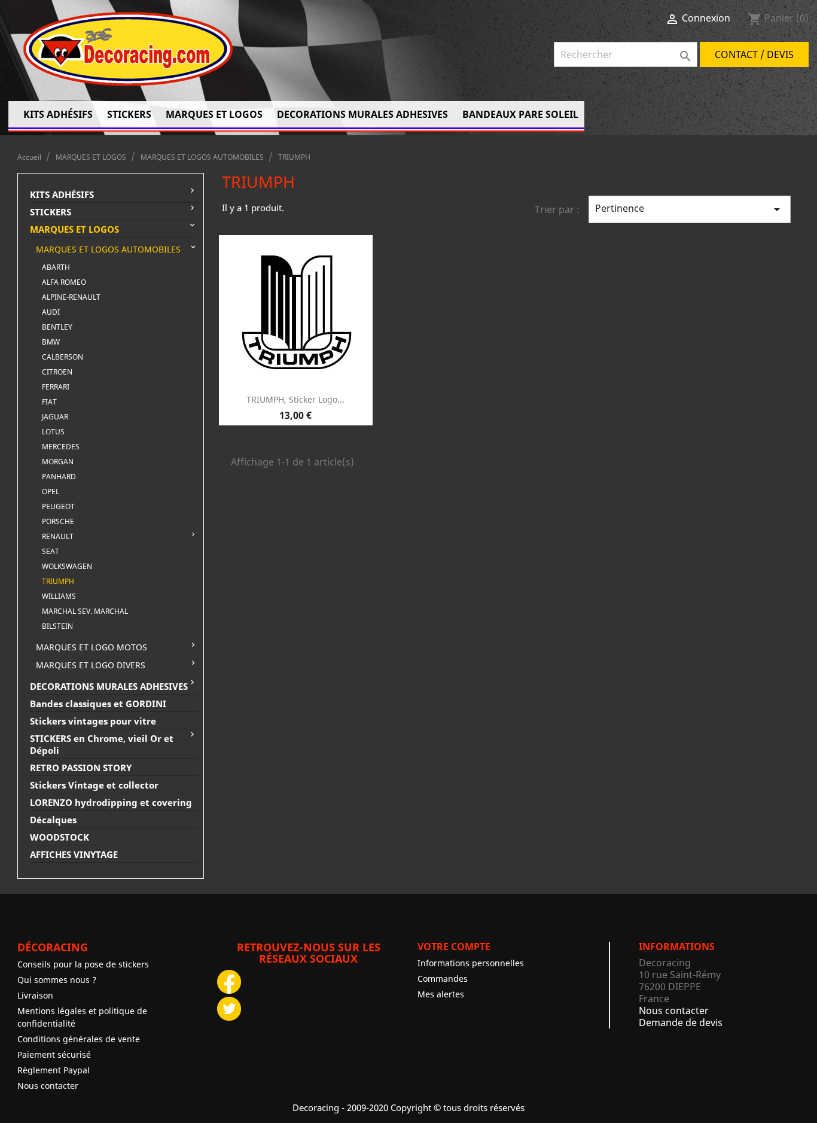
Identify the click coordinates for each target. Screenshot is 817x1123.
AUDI (51, 312)
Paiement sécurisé (54, 1054)
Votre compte (453, 946)
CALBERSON (62, 357)
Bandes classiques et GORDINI (98, 704)
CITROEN (57, 372)
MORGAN (58, 461)
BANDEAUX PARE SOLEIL (520, 114)
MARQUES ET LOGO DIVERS (90, 665)
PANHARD (59, 476)
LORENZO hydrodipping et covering (111, 802)
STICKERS (129, 114)
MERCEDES (61, 447)
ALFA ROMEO (64, 282)
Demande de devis (681, 1022)
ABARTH (56, 267)
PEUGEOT (58, 506)
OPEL (50, 491)
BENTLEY (57, 327)
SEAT (50, 551)
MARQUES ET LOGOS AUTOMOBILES (108, 249)
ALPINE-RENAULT (71, 297)
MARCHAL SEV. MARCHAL (85, 611)
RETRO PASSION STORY (81, 768)
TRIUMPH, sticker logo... (295, 399)
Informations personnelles (470, 963)
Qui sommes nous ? (56, 979)
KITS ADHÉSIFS (58, 114)
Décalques (53, 820)
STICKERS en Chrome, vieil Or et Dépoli (101, 744)
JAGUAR (55, 417)
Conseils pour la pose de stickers (83, 964)
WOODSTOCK (59, 837)
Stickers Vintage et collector (94, 785)
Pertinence (689, 209)
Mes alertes (440, 994)
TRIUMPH (58, 581)
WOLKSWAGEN (67, 566)
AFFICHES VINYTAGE (74, 854)
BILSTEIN (57, 626)
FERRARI (55, 387)
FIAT (49, 402)
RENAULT (58, 536)
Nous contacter (47, 1085)
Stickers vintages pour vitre (93, 721)
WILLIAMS (59, 596)
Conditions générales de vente (78, 1039)
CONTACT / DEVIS (754, 54)
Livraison (35, 995)
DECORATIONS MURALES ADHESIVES (362, 114)
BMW (51, 342)
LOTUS (53, 432)
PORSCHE (58, 521)
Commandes (442, 978)
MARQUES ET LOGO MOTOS (91, 647)
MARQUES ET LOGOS (214, 114)
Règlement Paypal (53, 1070)
